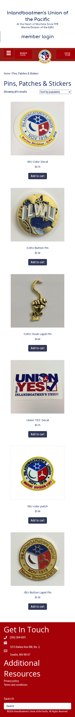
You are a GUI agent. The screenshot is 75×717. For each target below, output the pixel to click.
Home (7, 73)
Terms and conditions (16, 684)
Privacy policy (11, 680)
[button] (23, 54)
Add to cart (37, 176)
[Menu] (8, 53)
